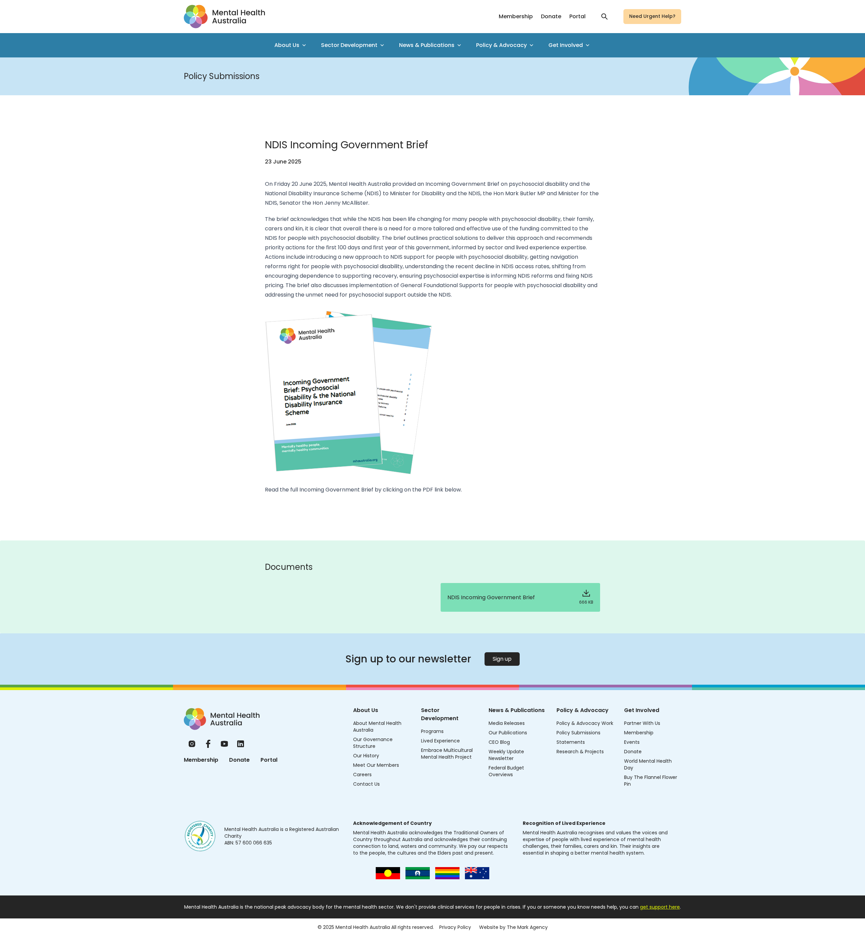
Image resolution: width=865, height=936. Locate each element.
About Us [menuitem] (286, 45)
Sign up (502, 659)
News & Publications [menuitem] (426, 45)
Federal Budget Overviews (506, 771)
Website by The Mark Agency (513, 927)
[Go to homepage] (224, 16)
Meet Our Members (376, 765)
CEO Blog (499, 742)
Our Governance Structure (373, 743)
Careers (362, 774)
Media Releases (507, 723)
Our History (366, 755)
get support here (660, 907)
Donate (551, 16)
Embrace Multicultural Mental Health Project (447, 753)
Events (632, 742)
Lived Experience (440, 740)
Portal (577, 16)
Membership (516, 16)
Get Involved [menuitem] (565, 45)
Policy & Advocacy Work (585, 723)
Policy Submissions (578, 732)
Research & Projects (580, 751)
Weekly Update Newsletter (506, 755)
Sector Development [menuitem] (349, 45)
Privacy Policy (455, 927)
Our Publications (508, 732)
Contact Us (366, 784)
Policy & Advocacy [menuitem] (501, 45)
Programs (432, 731)
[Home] (222, 719)
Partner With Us (642, 723)
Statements (571, 742)
